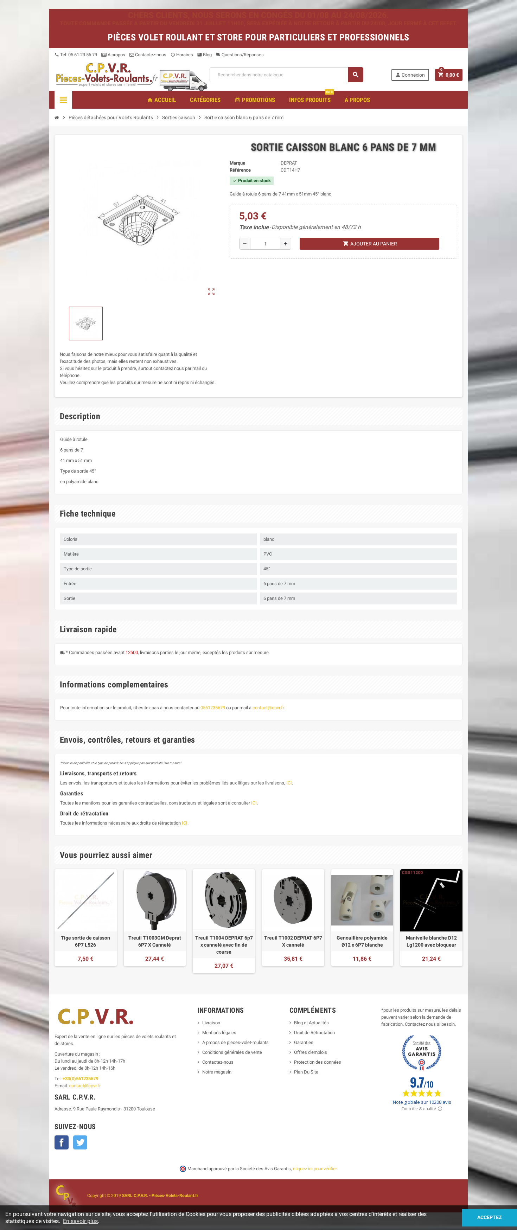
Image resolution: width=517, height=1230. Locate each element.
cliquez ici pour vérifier (315, 1168)
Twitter (80, 1142)
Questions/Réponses (240, 54)
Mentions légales (219, 1032)
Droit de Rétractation (314, 1032)
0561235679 (212, 707)
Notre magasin (216, 1072)
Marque (237, 163)
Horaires (182, 54)
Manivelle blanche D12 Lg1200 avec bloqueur (431, 941)
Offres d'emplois (310, 1052)
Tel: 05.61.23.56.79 (76, 54)
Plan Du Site (306, 1072)
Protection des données (317, 1062)
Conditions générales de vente (232, 1052)
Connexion (410, 75)
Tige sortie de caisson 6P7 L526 (85, 941)
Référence (240, 170)
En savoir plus (80, 1221)
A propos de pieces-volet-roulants (235, 1042)
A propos (116, 54)
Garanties (303, 1042)
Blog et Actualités (311, 1022)
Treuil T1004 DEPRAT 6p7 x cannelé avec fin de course (224, 945)
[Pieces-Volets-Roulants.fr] (107, 74)
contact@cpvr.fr (268, 707)
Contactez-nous (150, 54)
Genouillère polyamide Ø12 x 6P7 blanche (362, 941)
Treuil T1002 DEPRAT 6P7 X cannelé (293, 941)
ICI (289, 783)
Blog (204, 54)
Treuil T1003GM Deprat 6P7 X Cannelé (154, 941)
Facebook (62, 1142)
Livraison (211, 1022)
